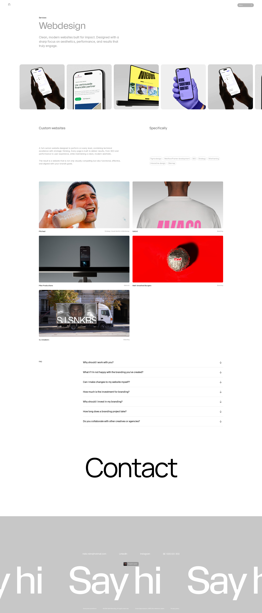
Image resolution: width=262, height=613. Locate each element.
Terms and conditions (89, 608)
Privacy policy (175, 608)
